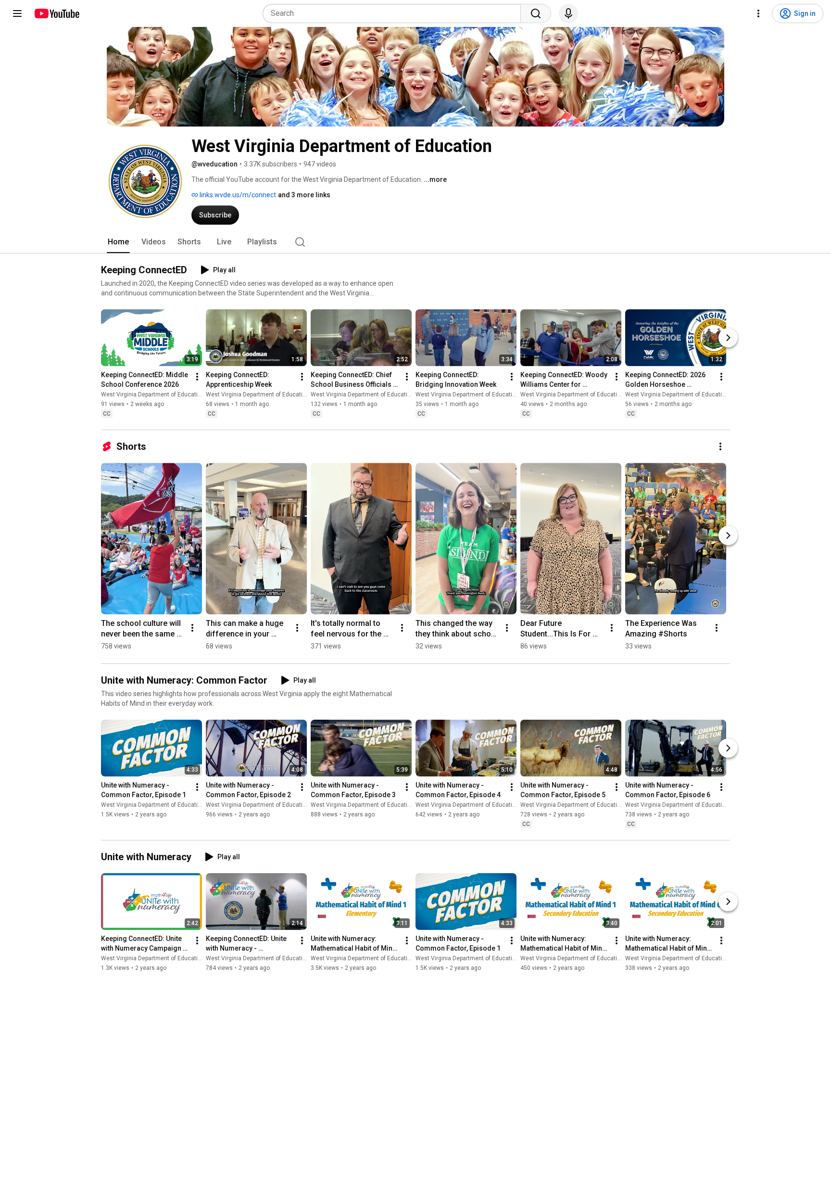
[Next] (728, 337)
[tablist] (415, 242)
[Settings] (758, 13)
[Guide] (17, 13)
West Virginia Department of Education (152, 394)
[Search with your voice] (568, 13)
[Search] (535, 13)
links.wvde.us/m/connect (237, 195)
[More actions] (197, 376)
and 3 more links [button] (304, 195)
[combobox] (394, 13)
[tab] (118, 242)
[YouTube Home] (56, 13)
